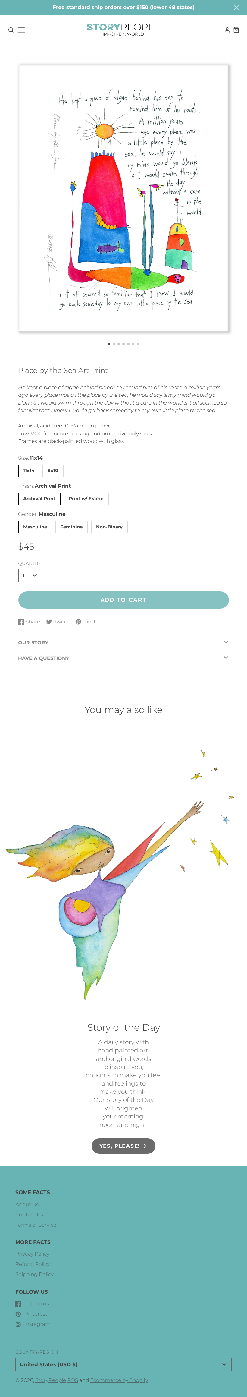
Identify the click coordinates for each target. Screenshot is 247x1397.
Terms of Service (35, 1225)
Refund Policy (32, 1264)
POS (72, 1380)
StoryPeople (50, 1380)
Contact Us (29, 1215)
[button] (109, 344)
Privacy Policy (32, 1254)
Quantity (29, 563)
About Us (27, 1204)
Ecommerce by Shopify (119, 1380)
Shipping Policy (34, 1274)
